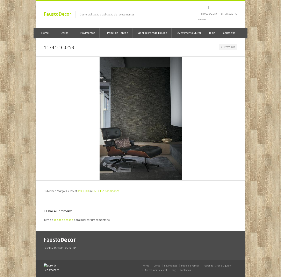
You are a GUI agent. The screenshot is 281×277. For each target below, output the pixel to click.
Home (45, 33)
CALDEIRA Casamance (106, 191)
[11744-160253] (140, 118)
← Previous (228, 47)
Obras (64, 33)
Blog (212, 33)
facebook (208, 7)
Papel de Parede (117, 33)
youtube (219, 7)
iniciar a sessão (63, 220)
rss (230, 7)
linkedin (213, 7)
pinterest (224, 7)
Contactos (229, 33)
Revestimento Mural (188, 33)
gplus (234, 7)
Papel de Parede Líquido (152, 33)
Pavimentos (87, 33)
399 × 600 (83, 191)
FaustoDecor (57, 14)
